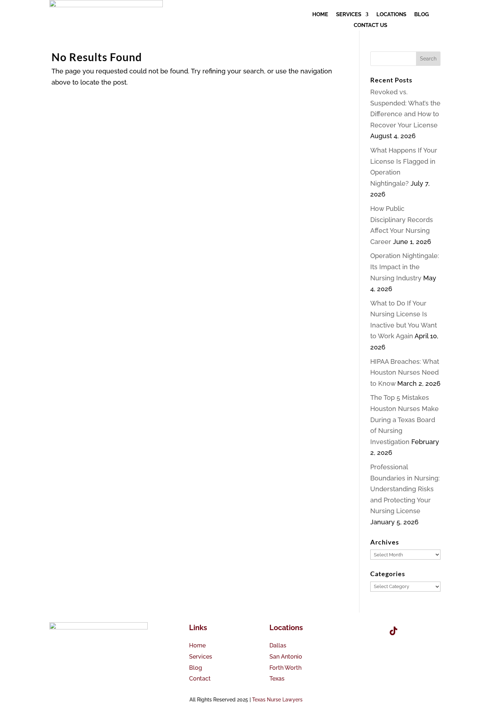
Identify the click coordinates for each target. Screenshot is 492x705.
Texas (277, 678)
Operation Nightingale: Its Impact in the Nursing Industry (404, 266)
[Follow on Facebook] (353, 631)
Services (200, 656)
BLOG (421, 15)
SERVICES (348, 15)
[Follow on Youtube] (373, 631)
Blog (195, 667)
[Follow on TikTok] (393, 631)
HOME (320, 15)
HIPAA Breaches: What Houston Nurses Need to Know (404, 372)
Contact (200, 678)
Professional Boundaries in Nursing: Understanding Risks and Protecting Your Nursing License (405, 489)
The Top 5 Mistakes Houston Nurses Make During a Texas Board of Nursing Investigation (404, 419)
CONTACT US (370, 25)
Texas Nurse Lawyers (277, 699)
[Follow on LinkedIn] (433, 631)
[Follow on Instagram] (413, 631)
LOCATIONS (391, 15)
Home (197, 645)
